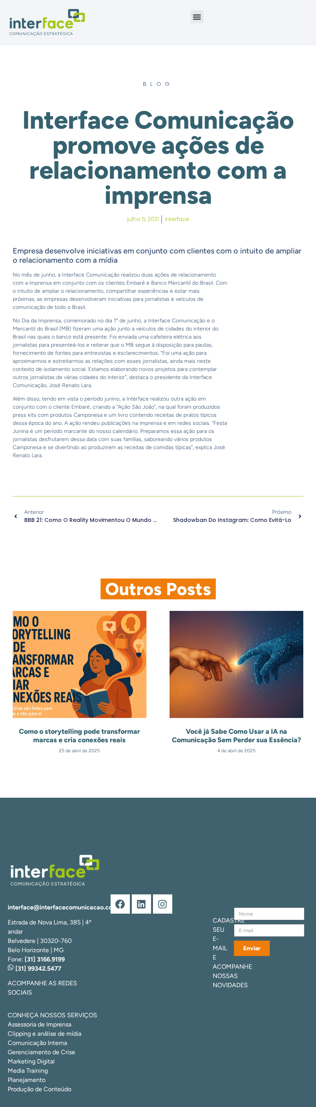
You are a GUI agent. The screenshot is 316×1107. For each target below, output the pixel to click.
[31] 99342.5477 (37, 968)
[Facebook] (120, 904)
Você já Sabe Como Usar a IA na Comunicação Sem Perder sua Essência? (236, 735)
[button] (197, 16)
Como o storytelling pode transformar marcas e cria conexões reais (79, 735)
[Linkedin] (141, 904)
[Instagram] (162, 904)
